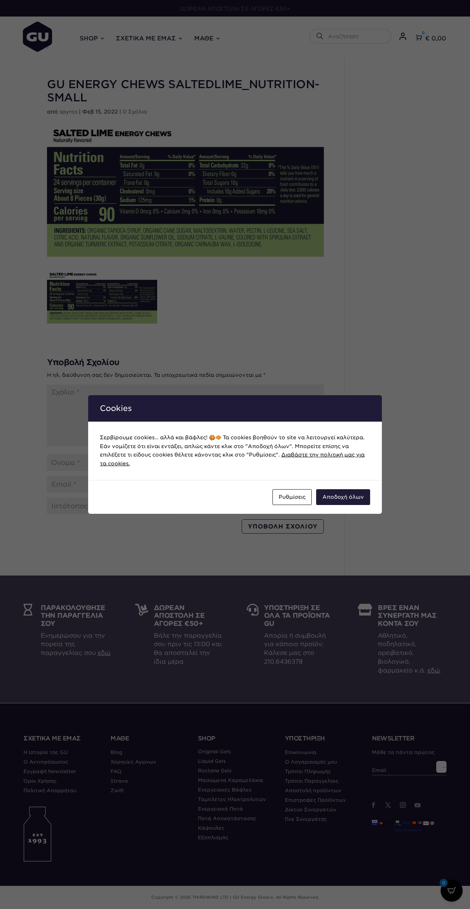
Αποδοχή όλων (343, 497)
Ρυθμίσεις (292, 497)
